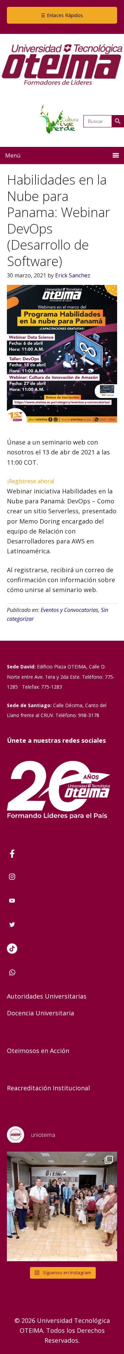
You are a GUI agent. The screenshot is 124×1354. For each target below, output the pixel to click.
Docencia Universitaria (40, 1013)
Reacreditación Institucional (48, 1088)
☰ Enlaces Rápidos (62, 15)
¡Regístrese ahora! (31, 481)
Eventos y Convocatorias (69, 610)
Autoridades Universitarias (46, 996)
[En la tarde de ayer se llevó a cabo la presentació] (62, 1206)
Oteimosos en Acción (38, 1050)
